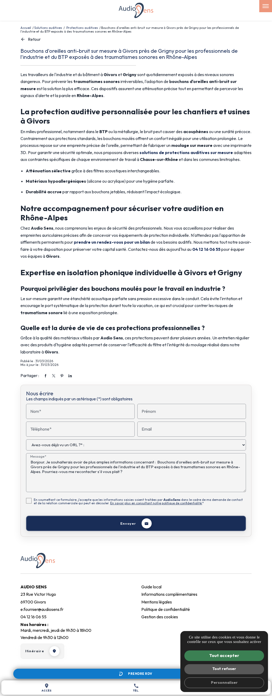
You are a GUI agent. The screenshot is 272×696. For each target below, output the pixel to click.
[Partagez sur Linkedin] (70, 375)
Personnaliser (224, 682)
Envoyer (128, 523)
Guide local (151, 586)
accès (46, 687)
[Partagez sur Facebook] (45, 375)
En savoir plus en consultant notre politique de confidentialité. (156, 503)
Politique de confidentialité (165, 609)
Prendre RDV (140, 674)
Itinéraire (34, 651)
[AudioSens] (136, 10)
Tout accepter (224, 655)
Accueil (25, 28)
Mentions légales (156, 602)
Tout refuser (224, 668)
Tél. (136, 687)
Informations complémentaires (169, 594)
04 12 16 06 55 (206, 249)
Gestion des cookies (159, 616)
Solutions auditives (48, 28)
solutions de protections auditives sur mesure (186, 152)
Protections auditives (82, 28)
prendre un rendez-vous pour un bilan (112, 242)
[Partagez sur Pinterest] (62, 375)
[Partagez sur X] (53, 375)
